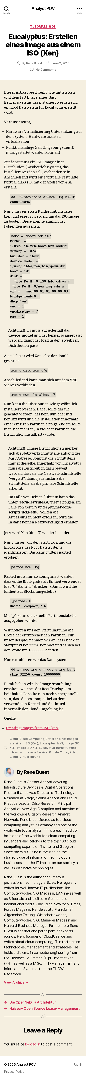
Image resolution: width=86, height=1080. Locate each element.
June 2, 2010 (60, 63)
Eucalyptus (47, 743)
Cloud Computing (31, 739)
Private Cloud (58, 752)
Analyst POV (42, 8)
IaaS (60, 743)
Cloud (14, 739)
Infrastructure (66, 748)
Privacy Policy (14, 1072)
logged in (32, 1044)
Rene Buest (34, 63)
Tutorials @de (43, 26)
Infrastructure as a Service (28, 752)
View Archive (16, 982)
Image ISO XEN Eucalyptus (36, 748)
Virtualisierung (29, 757)
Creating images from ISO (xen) (32, 728)
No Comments (46, 69)
